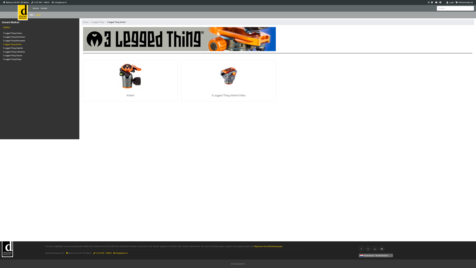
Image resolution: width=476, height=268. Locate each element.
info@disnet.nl (61, 2)
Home (85, 22)
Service (36, 8)
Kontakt (44, 8)
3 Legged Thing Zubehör (13, 48)
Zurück (6, 27)
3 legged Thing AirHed (12, 44)
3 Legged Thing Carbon (12, 33)
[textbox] (376, 255)
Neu (31, 15)
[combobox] (376, 255)
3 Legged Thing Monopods (14, 41)
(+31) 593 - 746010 (41, 2)
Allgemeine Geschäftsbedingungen (268, 246)
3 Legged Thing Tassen (12, 55)
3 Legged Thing (97, 22)
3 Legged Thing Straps (12, 59)
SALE (38, 15)
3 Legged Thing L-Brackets (14, 52)
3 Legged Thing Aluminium (14, 37)
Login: (451, 2)
